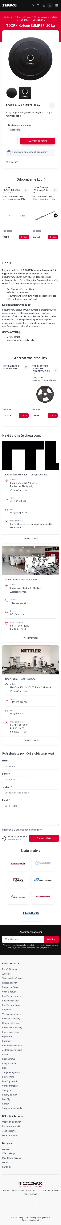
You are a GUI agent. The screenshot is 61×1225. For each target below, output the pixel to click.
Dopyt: (6, 800)
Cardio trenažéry (10, 1085)
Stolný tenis (8, 1090)
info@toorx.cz (17, 614)
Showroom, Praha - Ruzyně (20, 678)
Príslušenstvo (8, 1059)
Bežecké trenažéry (11, 1018)
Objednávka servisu (11, 1158)
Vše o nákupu (9, 1153)
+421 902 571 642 (17, 837)
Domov (10, 17)
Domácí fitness (23, 17)
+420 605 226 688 (19, 702)
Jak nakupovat (9, 1130)
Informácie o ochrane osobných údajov (22, 829)
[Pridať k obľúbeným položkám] (52, 105)
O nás (5, 1162)
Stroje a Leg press (11, 1072)
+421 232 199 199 (41, 1190)
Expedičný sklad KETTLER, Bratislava (26, 474)
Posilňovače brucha (11, 996)
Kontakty (6, 1167)
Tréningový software (12, 978)
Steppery (6, 1009)
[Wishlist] (38, 5)
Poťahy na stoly (9, 1094)
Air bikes (6, 974)
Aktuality (6, 1149)
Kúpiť (25, 237)
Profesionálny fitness (12, 1045)
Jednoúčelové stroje (12, 1050)
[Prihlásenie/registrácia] (44, 5)
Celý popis (15, 115)
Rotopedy (7, 1041)
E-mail (6, 774)
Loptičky (6, 1099)
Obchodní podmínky (11, 1122)
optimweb (35, 1220)
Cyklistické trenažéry (12, 1027)
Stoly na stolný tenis (12, 1108)
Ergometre (7, 1036)
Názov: (6, 761)
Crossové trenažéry (11, 1023)
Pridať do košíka (39, 140)
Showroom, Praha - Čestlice (21, 579)
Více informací (30, 538)
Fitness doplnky (9, 982)
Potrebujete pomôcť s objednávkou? (30, 152)
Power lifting (8, 1077)
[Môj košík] (50, 5)
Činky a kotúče (40, 17)
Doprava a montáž (11, 1126)
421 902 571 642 (18, 501)
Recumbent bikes (10, 1032)
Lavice (5, 1054)
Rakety (5, 1103)
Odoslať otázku (44, 838)
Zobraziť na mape (19, 490)
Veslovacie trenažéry (12, 1014)
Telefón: (7, 787)
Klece (5, 1068)
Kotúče (54, 17)
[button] (56, 215)
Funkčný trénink (9, 1081)
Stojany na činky (10, 987)
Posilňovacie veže (11, 1000)
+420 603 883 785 (19, 603)
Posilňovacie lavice (11, 1005)
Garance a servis (10, 1135)
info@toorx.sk (30, 1194)
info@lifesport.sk (18, 512)
